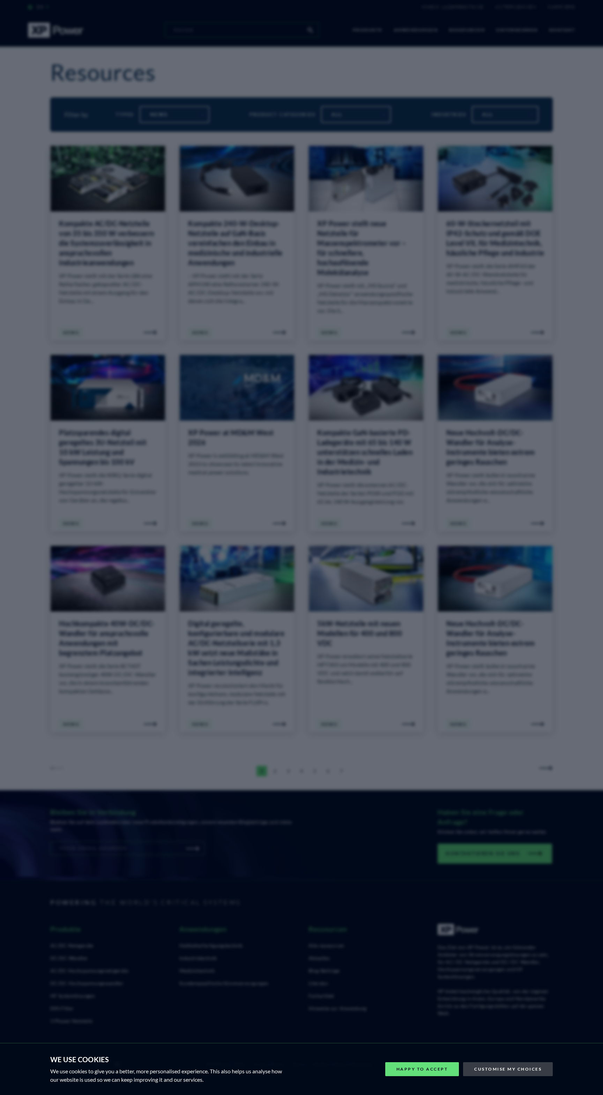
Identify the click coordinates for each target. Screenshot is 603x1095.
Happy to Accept (422, 1069)
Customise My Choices (508, 1069)
